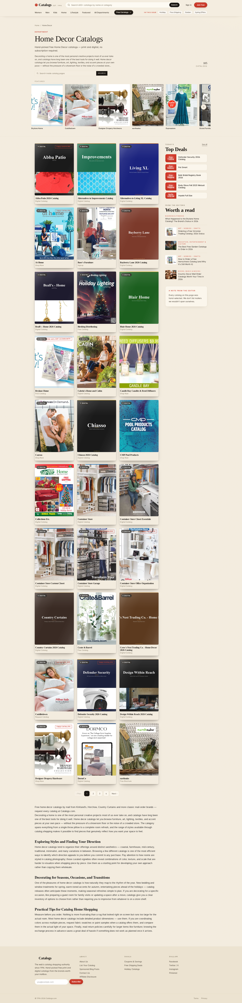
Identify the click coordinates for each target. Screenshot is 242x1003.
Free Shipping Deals (133, 965)
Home (64, 12)
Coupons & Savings (133, 961)
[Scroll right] (203, 107)
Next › (114, 793)
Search (174, 5)
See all (204, 144)
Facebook (173, 961)
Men (47, 12)
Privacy (204, 998)
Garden (188, 12)
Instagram (173, 969)
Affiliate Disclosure (88, 977)
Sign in (189, 5)
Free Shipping (175, 12)
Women (38, 12)
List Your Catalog (87, 965)
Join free (201, 5)
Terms (196, 998)
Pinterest (173, 973)
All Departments (101, 12)
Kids (55, 12)
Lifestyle (74, 12)
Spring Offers (200, 12)
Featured (86, 12)
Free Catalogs (122, 12)
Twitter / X (174, 965)
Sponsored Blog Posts (89, 969)
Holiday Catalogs (132, 969)
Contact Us (85, 973)
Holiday (163, 12)
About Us (84, 961)
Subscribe (76, 982)
